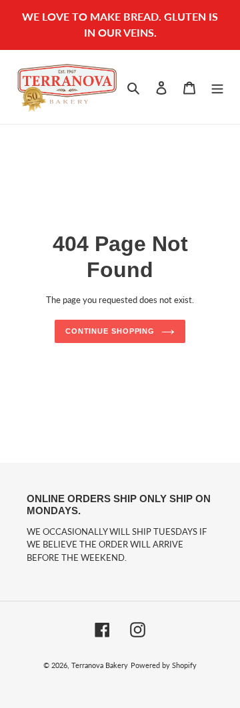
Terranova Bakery (99, 665)
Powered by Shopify (164, 665)
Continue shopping (110, 331)
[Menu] (217, 87)
